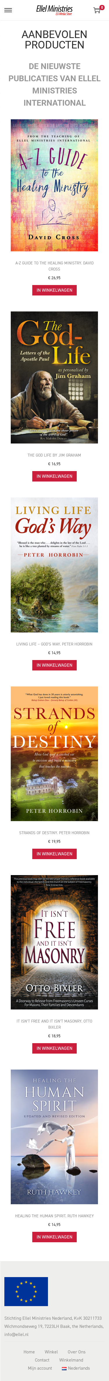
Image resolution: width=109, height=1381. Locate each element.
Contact (42, 1360)
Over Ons (76, 1352)
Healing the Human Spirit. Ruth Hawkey (54, 1216)
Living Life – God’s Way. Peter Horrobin (54, 644)
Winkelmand (71, 1360)
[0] (96, 10)
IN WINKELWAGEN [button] (54, 290)
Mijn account (40, 1368)
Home (29, 1352)
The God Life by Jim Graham (54, 455)
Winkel (51, 1352)
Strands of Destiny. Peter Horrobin (54, 833)
